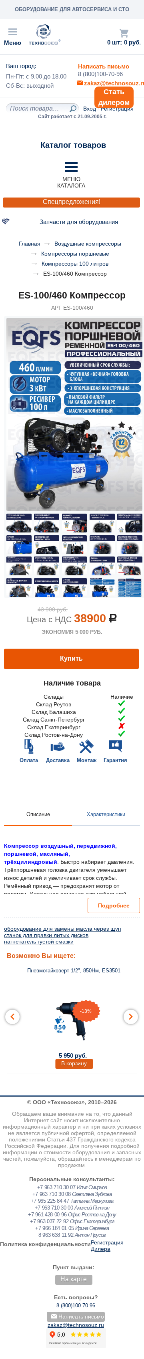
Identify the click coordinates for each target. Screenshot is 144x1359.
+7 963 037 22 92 (49, 1221)
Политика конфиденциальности (45, 1244)
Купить (71, 658)
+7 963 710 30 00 (54, 1208)
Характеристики (106, 814)
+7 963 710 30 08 (51, 1194)
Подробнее (114, 905)
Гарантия (115, 760)
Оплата (29, 760)
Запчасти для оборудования (79, 221)
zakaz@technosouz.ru (76, 1325)
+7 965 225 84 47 (50, 1201)
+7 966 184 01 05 (54, 1228)
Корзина (124, 33)
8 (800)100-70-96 (100, 74)
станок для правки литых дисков (46, 935)
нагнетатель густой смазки (39, 941)
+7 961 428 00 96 (47, 1215)
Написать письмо (103, 66)
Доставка (58, 760)
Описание (38, 814)
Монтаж (86, 760)
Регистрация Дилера (107, 1245)
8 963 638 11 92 (56, 1235)
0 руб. (132, 42)
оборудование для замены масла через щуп (62, 928)
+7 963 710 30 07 (56, 1187)
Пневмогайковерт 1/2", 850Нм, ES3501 (73, 971)
